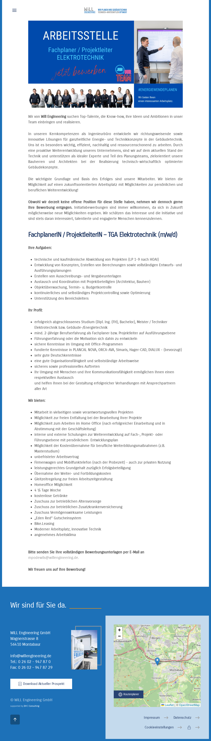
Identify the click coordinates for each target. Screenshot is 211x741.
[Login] (194, 727)
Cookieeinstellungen (159, 727)
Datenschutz (182, 717)
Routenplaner (131, 694)
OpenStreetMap (189, 705)
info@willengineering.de (30, 656)
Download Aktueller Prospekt (43, 684)
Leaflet (169, 705)
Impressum (152, 717)
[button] (14, 10)
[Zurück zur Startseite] (105, 10)
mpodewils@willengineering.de (53, 557)
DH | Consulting (31, 706)
